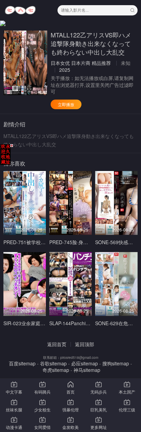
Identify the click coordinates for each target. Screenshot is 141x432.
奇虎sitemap (55, 369)
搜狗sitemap (115, 363)
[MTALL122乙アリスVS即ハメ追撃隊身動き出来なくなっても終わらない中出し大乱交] (25, 63)
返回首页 (56, 344)
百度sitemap (22, 363)
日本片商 (80, 62)
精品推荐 (101, 62)
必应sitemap (84, 363)
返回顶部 (84, 344)
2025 (64, 69)
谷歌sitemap (53, 363)
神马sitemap (87, 369)
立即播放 (66, 104)
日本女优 (60, 62)
